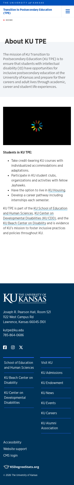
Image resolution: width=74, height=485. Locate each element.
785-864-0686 (13, 335)
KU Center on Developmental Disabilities (15, 398)
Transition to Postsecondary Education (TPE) (27, 11)
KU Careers (49, 413)
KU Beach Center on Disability (24, 223)
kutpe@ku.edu (13, 330)
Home (9, 20)
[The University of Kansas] (24, 301)
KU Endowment (52, 383)
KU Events (48, 403)
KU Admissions (51, 373)
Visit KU (46, 363)
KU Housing (56, 190)
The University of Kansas (24, 475)
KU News (47, 393)
